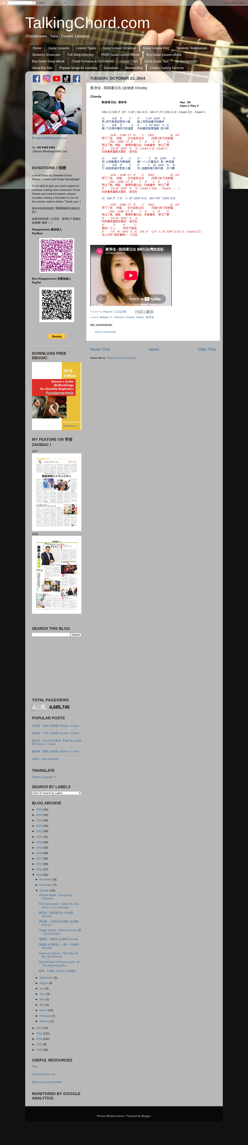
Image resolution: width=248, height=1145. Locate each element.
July (42, 988)
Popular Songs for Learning (78, 68)
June (43, 993)
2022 (39, 831)
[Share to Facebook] (148, 312)
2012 (39, 1033)
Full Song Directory (80, 54)
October (45, 890)
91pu (35, 1066)
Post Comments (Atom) (121, 357)
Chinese (119, 317)
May (43, 999)
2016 (39, 863)
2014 (39, 874)
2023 (39, 825)
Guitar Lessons (58, 48)
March (44, 1010)
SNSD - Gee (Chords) (45, 758)
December (46, 879)
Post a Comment (105, 331)
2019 (39, 847)
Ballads (104, 317)
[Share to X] (144, 312)
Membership (134, 68)
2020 (39, 842)
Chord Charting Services (167, 68)
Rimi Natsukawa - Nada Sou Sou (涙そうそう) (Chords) (59, 905)
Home (37, 48)
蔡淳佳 (150, 317)
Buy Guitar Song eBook (48, 61)
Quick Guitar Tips (156, 61)
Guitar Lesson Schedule (119, 48)
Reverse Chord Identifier (47, 1082)
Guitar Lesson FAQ (156, 48)
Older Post (207, 349)
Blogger (146, 1115)
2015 (39, 869)
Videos (140, 317)
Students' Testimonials (191, 48)
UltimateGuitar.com (43, 1074)
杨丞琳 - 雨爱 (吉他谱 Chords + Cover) (55, 751)
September (47, 977)
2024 (39, 820)
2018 (39, 853)
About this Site (42, 68)
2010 (39, 1044)
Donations (111, 68)
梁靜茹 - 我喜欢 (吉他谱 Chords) (58, 939)
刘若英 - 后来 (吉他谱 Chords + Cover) (55, 725)
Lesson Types (86, 48)
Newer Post (100, 349)
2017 (39, 858)
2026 (39, 809)
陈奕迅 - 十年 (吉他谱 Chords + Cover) (55, 733)
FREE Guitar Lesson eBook (120, 54)
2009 (39, 1049)
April (43, 1004)
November (46, 884)
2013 (39, 1028)
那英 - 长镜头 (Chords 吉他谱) (57, 970)
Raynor (108, 311)
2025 (39, 814)
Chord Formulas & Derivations (92, 61)
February (46, 1015)
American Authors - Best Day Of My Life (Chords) (58, 955)
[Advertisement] (56, 667)
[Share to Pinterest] (152, 312)
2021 (39, 836)
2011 (39, 1038)
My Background (186, 61)
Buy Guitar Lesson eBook (164, 54)
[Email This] (137, 312)
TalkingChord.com (87, 22)
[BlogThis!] (141, 312)
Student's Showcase (46, 54)
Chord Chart (129, 61)
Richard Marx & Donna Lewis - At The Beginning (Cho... (59, 963)
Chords (130, 317)
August (44, 983)
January (45, 1021)
